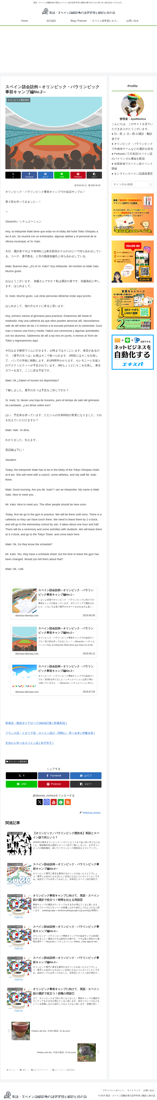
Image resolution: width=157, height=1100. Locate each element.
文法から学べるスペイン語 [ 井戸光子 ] (29, 743)
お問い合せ (148, 1090)
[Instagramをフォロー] (47, 802)
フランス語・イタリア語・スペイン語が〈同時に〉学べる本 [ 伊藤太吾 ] (50, 733)
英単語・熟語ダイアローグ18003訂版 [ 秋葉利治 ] (36, 723)
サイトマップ (133, 1090)
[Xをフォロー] (39, 802)
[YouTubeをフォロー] (54, 802)
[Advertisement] (78, 51)
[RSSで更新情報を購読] (68, 802)
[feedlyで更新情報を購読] (61, 802)
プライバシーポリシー (113, 1090)
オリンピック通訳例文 (18, 761)
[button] (94, 175)
